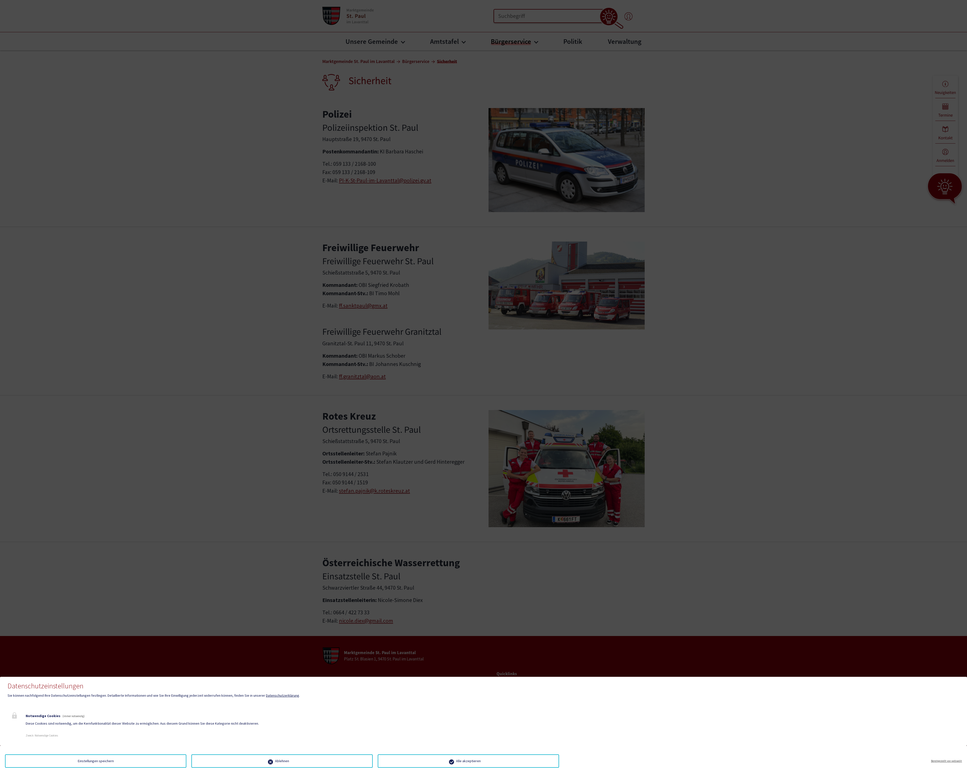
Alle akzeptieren (468, 761)
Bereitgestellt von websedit (946, 761)
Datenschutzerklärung (282, 695)
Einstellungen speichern (96, 761)
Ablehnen (282, 761)
